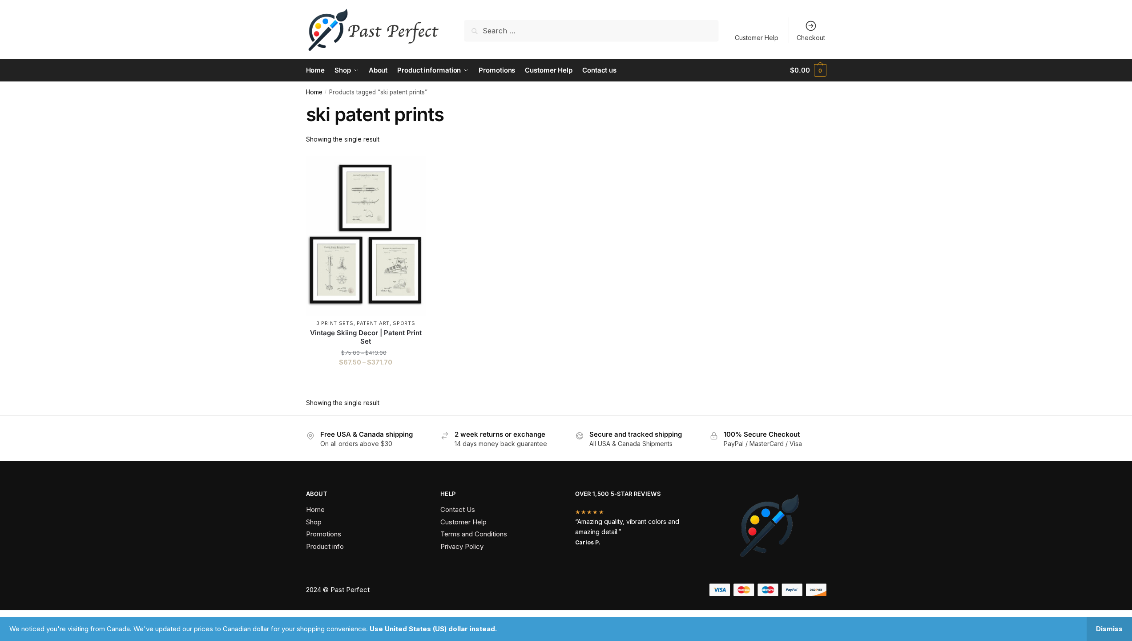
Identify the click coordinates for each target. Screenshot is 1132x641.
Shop (314, 522)
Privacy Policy (461, 546)
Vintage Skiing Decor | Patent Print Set (366, 337)
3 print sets (334, 323)
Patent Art (373, 323)
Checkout (811, 37)
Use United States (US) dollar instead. (433, 629)
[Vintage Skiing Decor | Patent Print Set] (366, 236)
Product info (325, 546)
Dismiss (1109, 629)
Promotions (323, 534)
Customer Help (756, 37)
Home (314, 92)
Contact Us (457, 509)
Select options (366, 380)
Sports (404, 323)
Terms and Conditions (473, 534)
